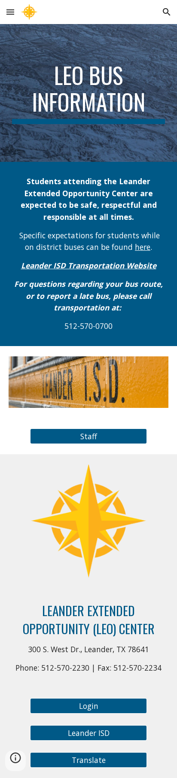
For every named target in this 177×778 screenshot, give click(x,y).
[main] (88, 93)
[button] (10, 12)
